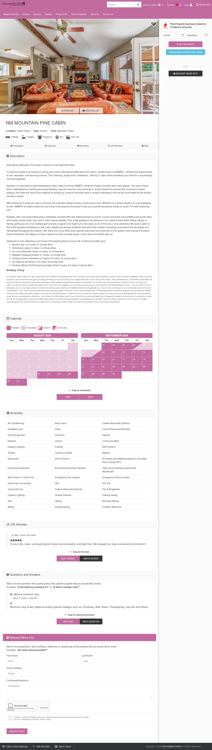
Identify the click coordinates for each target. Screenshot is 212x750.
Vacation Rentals (10, 14)
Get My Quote (186, 44)
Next (91, 397)
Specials (37, 14)
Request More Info (186, 73)
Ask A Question (90, 621)
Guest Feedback (79, 14)
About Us (95, 14)
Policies (25, 14)
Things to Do (61, 14)
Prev (68, 397)
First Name (12, 655)
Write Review (91, 558)
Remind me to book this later (185, 52)
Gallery (48, 14)
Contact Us (108, 14)
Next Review (68, 558)
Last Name (87, 655)
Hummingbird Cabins (172, 746)
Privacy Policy (45, 719)
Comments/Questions (17, 680)
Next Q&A (68, 621)
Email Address (13, 668)
